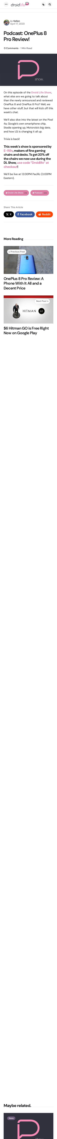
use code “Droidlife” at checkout (26, 165)
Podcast (41, 192)
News (11, 1118)
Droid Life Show (17, 192)
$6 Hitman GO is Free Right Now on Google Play (26, 330)
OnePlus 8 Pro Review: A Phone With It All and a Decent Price (24, 283)
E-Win (8, 151)
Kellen (16, 21)
